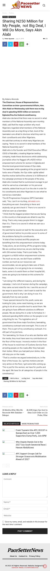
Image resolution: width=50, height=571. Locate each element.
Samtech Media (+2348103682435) (25, 567)
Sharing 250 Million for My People (15, 381)
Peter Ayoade (9, 38)
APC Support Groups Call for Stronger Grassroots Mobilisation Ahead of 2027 (31, 456)
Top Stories (12, 17)
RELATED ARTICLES (11, 424)
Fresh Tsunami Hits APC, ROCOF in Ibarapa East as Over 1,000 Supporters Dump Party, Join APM (31, 433)
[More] (27, 44)
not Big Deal (26, 378)
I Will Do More (14, 378)
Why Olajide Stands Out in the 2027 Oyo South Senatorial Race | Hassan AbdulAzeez (31, 445)
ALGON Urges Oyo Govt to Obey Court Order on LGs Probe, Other (37, 412)
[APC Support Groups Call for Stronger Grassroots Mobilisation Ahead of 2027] (8, 456)
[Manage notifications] (45, 566)
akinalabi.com (34, 201)
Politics (11, 13)
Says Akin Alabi (37, 378)
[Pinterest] (16, 44)
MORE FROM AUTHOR (30, 424)
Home (4, 13)
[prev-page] (3, 465)
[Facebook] (4, 44)
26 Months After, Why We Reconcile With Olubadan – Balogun (13, 412)
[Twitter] (10, 44)
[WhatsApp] (21, 44)
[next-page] (7, 465)
